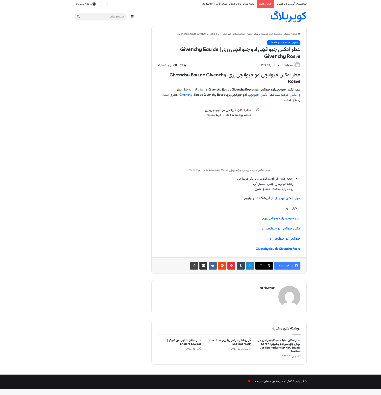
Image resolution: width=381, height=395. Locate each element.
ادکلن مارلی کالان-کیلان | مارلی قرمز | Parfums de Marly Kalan (219, 4)
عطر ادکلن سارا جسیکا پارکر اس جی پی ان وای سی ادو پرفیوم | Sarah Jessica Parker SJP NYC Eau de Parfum (279, 346)
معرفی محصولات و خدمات (275, 34)
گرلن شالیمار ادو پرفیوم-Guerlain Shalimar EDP (230, 342)
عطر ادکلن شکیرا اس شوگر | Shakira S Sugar (184, 342)
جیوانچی (253, 95)
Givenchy (185, 95)
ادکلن (293, 95)
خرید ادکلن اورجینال (287, 198)
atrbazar (288, 65)
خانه (295, 34)
